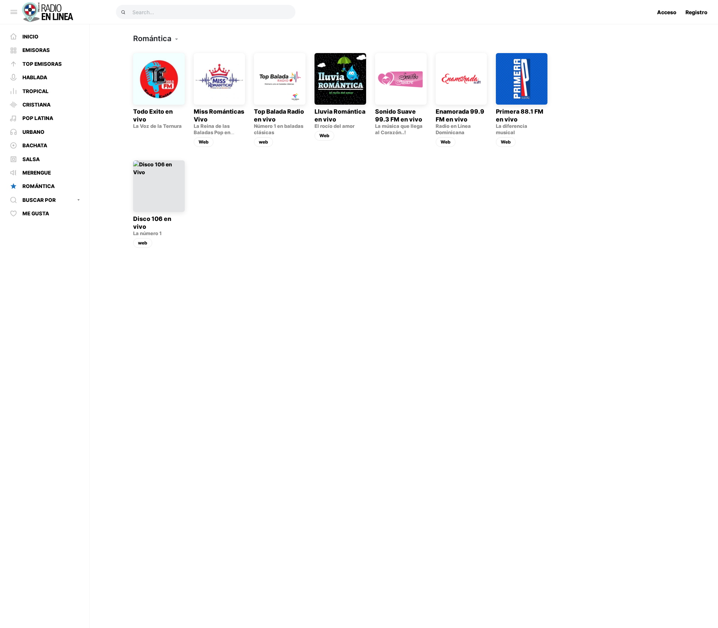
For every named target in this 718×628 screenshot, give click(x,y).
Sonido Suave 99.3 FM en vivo (398, 115)
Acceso (666, 12)
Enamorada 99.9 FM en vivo (460, 115)
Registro (696, 12)
